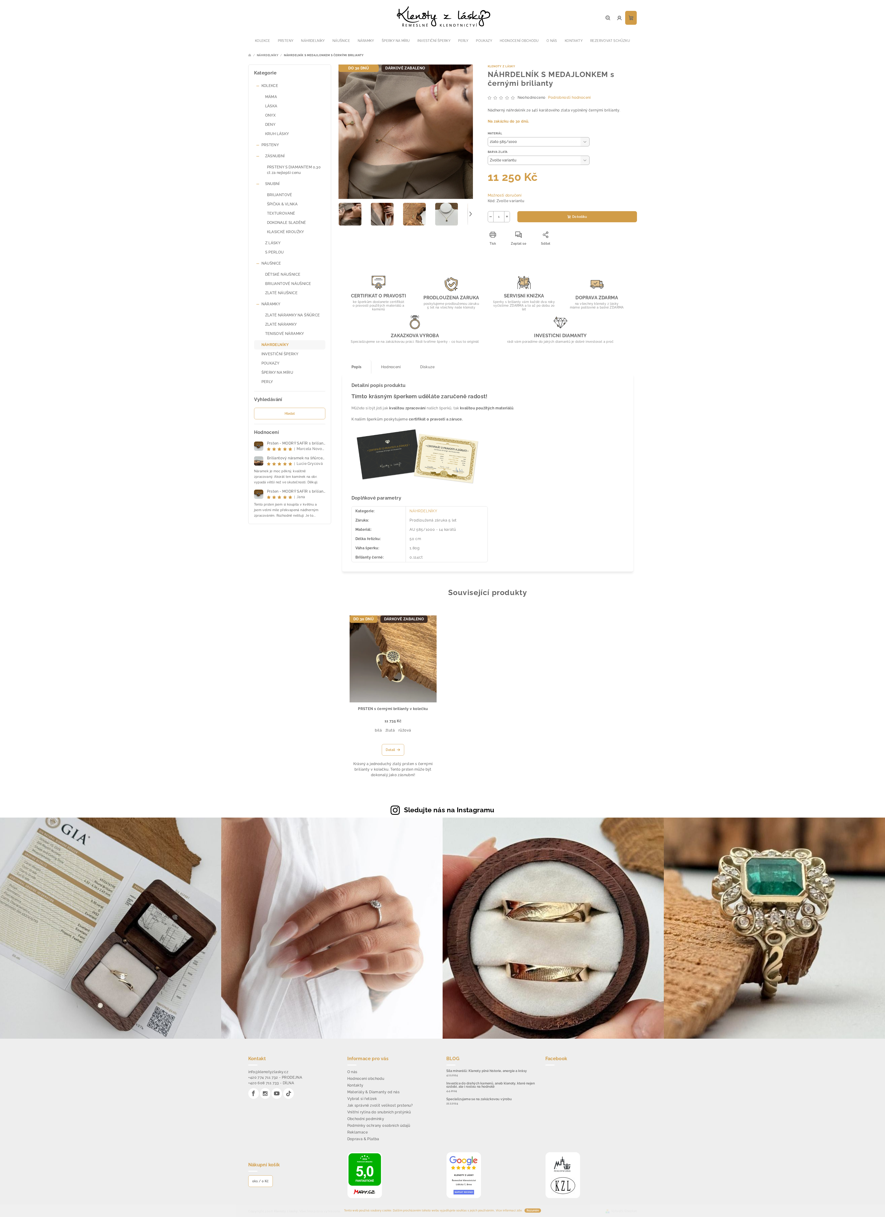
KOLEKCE (269, 85)
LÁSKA (271, 106)
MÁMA (271, 97)
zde (519, 1210)
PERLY (267, 382)
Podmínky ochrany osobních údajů (378, 1125)
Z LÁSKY (273, 243)
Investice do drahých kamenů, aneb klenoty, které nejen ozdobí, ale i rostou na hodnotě (490, 1085)
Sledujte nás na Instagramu (449, 810)
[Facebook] (253, 1093)
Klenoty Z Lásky (501, 66)
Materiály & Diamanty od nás (373, 1092)
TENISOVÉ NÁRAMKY (284, 333)
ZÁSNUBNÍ (275, 156)
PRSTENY (270, 145)
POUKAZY (270, 363)
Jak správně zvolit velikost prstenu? (380, 1105)
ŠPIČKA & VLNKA (282, 204)
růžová (404, 730)
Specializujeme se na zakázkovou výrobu (479, 1099)
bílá (378, 730)
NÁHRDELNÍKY (275, 345)
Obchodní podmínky (365, 1119)
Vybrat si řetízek (362, 1099)
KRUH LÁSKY (277, 134)
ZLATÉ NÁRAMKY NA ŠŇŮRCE (292, 315)
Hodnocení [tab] (391, 367)
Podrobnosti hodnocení (569, 97)
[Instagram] (265, 1093)
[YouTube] (276, 1093)
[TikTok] (288, 1093)
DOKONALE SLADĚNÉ (286, 222)
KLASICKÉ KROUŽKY (285, 232)
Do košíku (579, 217)
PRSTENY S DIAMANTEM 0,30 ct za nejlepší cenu (294, 170)
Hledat (290, 413)
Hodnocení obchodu (366, 1078)
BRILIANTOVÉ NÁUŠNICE (288, 283)
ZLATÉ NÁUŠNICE (281, 293)
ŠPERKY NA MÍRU (277, 372)
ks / (260, 1181)
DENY (270, 124)
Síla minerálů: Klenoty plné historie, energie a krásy (486, 1070)
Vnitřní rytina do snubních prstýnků (379, 1112)
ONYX (270, 115)
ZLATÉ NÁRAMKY (281, 324)
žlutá (390, 730)
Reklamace (357, 1132)
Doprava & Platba (363, 1139)
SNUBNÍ (272, 184)
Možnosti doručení (505, 195)
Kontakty (355, 1085)
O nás (352, 1072)
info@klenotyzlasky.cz (268, 1072)
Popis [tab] (356, 367)
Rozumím (533, 1210)
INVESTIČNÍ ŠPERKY (279, 354)
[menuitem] (262, 40)
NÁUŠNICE (271, 263)
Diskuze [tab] (427, 367)
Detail (390, 750)
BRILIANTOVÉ (279, 195)
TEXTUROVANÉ (281, 213)
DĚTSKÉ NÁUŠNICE (283, 274)
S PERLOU (274, 252)
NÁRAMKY (270, 304)
